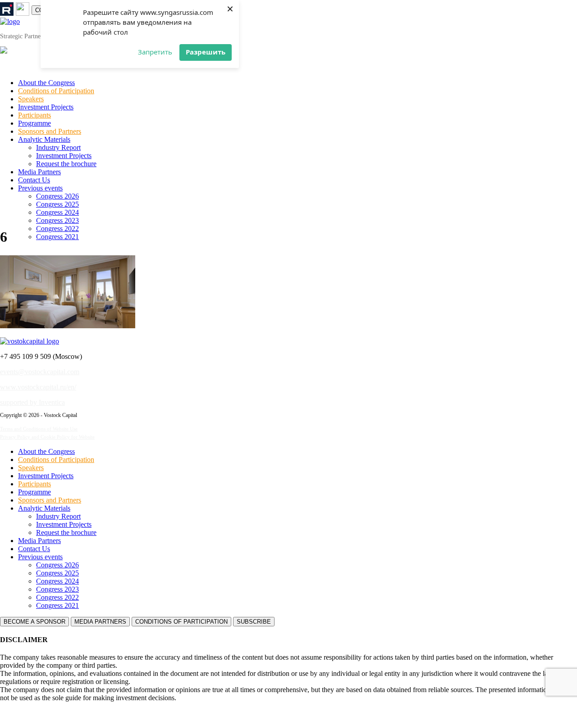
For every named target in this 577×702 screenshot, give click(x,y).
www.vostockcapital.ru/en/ (38, 387)
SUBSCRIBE (254, 621)
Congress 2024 (57, 212)
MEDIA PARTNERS (100, 621)
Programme (34, 123)
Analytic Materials (44, 139)
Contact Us (34, 180)
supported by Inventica (32, 402)
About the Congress (46, 82)
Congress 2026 (57, 196)
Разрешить (205, 51)
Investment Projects (45, 107)
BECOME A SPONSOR (34, 621)
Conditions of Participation (56, 91)
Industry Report (58, 147)
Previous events (40, 188)
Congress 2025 (57, 204)
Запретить (155, 51)
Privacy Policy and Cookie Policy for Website (47, 436)
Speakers (31, 99)
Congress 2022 (57, 228)
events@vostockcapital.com (39, 372)
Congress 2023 (57, 220)
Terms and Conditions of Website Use (39, 428)
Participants (34, 115)
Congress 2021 (57, 236)
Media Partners (39, 172)
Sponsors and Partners (49, 131)
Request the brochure (66, 164)
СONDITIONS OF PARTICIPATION (181, 621)
